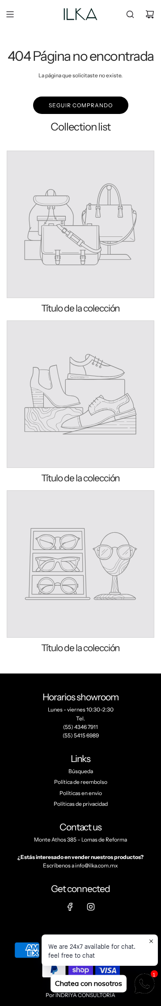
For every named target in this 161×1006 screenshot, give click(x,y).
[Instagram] (91, 907)
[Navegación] (10, 14)
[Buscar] (130, 14)
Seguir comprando (81, 105)
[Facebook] (70, 907)
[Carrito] (150, 14)
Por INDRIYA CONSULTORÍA (80, 995)
